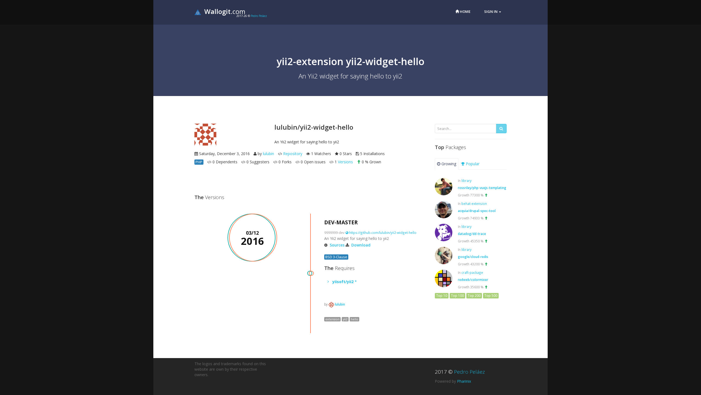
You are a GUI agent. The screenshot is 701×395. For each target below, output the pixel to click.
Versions (345, 161)
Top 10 (441, 295)
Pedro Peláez (259, 16)
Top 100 (457, 295)
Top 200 (474, 295)
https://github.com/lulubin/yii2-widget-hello (382, 232)
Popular (472, 163)
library (466, 180)
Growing (448, 163)
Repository (292, 153)
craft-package (472, 272)
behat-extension (474, 203)
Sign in (491, 11)
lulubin (268, 153)
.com (224, 11)
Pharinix (464, 381)
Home (464, 11)
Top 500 (490, 295)
